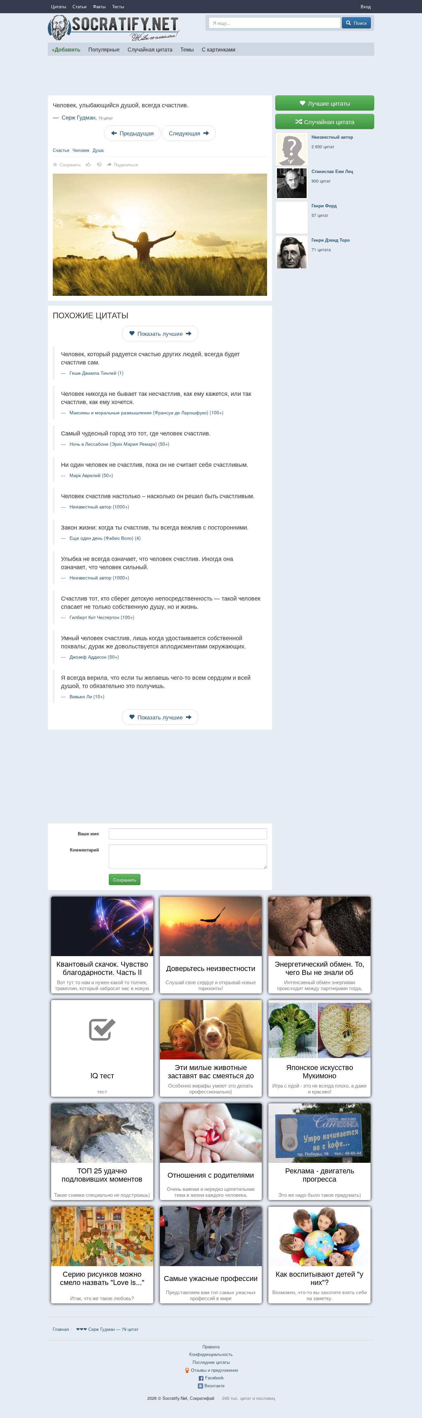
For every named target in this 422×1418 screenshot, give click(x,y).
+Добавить (66, 49)
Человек (81, 150)
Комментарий (84, 850)
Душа (98, 150)
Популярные (104, 49)
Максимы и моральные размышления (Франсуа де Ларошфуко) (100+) (147, 412)
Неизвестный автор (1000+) (99, 506)
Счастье (61, 150)
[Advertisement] (211, 75)
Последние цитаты (211, 1362)
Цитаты (58, 6)
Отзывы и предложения (214, 1370)
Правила (211, 1346)
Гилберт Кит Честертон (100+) (102, 617)
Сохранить (124, 879)
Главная (61, 1329)
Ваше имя (88, 833)
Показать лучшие (160, 333)
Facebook (214, 1377)
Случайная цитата (150, 49)
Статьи (79, 6)
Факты (99, 6)
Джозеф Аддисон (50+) (94, 656)
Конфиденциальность (211, 1354)
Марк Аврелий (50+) (91, 475)
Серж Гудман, (87, 117)
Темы (187, 49)
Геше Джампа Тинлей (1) (97, 372)
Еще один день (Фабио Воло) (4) (105, 538)
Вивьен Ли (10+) (87, 696)
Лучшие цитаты (328, 103)
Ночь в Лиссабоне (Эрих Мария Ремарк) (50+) (119, 443)
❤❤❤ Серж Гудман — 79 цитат (107, 1329)
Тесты (118, 6)
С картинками (218, 49)
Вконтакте (214, 1385)
